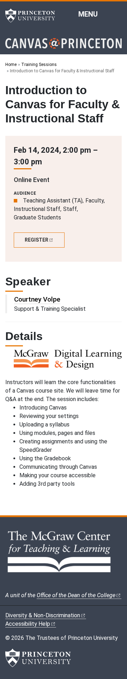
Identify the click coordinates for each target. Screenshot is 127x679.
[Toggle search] (117, 13)
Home (11, 64)
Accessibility (27, 623)
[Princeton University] (33, 15)
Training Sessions (39, 64)
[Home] (63, 46)
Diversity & (42, 615)
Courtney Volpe (37, 299)
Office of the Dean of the (76, 595)
